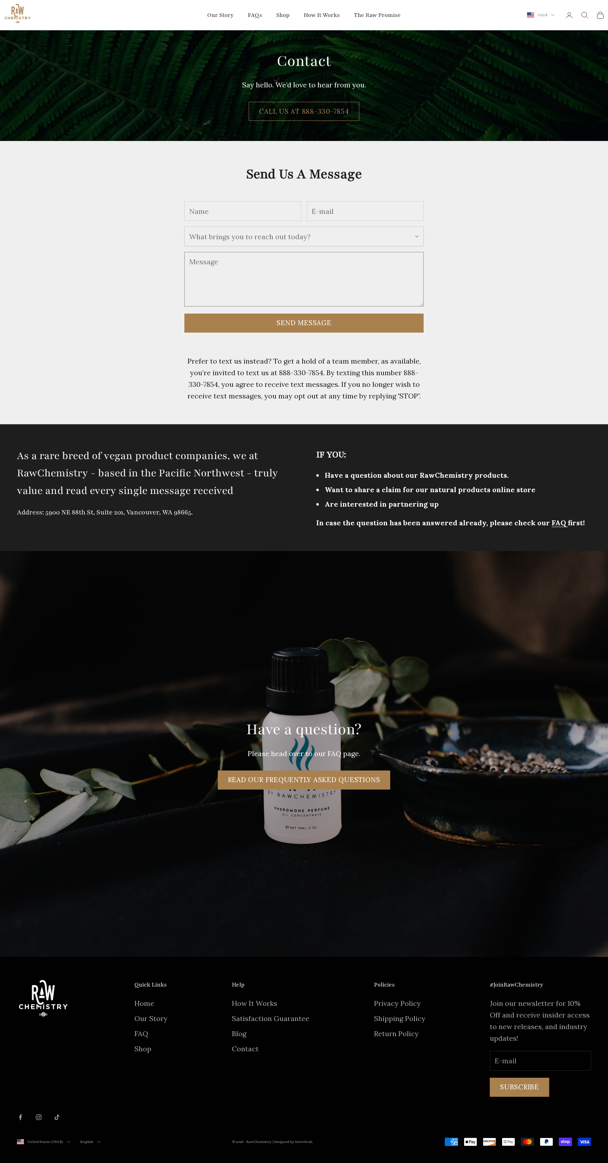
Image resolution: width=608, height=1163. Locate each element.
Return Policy (396, 1033)
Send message (304, 322)
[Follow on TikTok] (57, 1117)
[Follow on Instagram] (38, 1117)
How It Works (322, 15)
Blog (239, 1033)
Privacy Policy (397, 1003)
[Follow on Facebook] (20, 1117)
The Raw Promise (377, 15)
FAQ (141, 1033)
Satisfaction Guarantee (270, 1018)
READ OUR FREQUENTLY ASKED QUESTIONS (304, 779)
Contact (245, 1048)
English (87, 1141)
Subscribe (519, 1087)
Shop (283, 15)
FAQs (255, 15)
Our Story (220, 15)
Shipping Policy (399, 1018)
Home (144, 1003)
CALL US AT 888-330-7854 (304, 111)
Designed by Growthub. (293, 1141)
